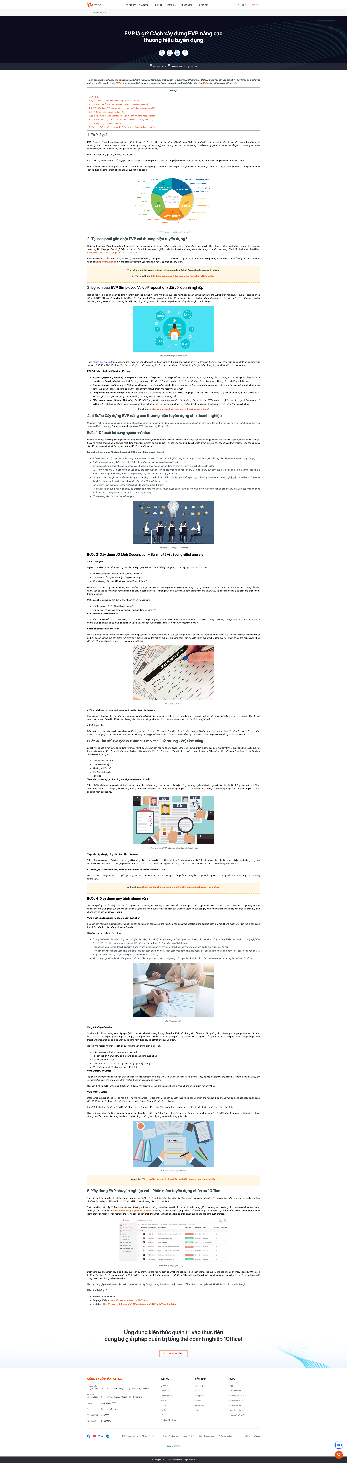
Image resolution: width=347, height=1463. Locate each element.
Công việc (199, 1395)
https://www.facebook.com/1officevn (129, 1300)
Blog (231, 1386)
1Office (206, 83)
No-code (158, 4)
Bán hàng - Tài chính (237, 1410)
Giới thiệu (164, 1386)
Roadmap (165, 1391)
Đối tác (163, 1405)
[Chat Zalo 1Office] (339, 1445)
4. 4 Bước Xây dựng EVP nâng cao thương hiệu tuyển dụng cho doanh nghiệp (122, 108)
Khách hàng (186, 4)
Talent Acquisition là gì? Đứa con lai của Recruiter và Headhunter (182, 276)
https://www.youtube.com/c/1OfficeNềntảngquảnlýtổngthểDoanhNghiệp (139, 1304)
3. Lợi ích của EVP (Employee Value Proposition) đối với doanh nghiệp (119, 104)
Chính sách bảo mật (171, 1436)
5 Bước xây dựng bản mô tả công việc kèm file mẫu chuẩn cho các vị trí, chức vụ (180, 887)
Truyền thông (166, 1395)
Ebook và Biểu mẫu (237, 1415)
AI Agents (143, 4)
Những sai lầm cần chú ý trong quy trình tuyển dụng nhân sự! (179, 409)
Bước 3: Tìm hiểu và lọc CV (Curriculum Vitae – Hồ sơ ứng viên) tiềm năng (121, 119)
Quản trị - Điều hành (237, 1395)
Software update (225, 1436)
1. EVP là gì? (94, 96)
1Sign (197, 1410)
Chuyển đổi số (235, 1391)
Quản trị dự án (235, 1405)
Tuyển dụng (165, 1410)
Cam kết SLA (188, 1436)
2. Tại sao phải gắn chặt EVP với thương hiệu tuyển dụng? (114, 100)
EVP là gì (120, 83)
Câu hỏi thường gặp (206, 1436)
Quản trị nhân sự (99, 12)
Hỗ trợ (163, 1415)
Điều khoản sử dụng (150, 1436)
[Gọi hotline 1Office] (339, 1455)
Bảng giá (171, 4)
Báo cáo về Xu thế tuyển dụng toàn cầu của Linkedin (112, 252)
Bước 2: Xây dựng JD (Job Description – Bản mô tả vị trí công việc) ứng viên (122, 115)
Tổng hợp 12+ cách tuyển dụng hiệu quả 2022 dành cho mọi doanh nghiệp (179, 1179)
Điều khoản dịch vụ (130, 1436)
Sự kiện (164, 1400)
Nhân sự (198, 1400)
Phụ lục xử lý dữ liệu (168, 1420)
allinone (194, 66)
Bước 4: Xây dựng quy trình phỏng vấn (105, 123)
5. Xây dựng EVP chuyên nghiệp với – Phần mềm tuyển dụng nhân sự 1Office (122, 127)
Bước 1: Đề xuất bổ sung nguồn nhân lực (106, 112)
